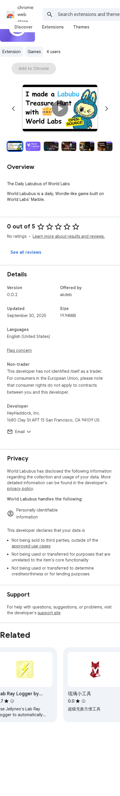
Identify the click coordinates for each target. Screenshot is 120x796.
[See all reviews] (26, 252)
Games (34, 51)
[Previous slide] (13, 108)
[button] (60, 108)
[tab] (23, 27)
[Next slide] (106, 108)
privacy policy (20, 488)
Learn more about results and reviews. (69, 236)
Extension (11, 51)
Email (20, 431)
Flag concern (19, 350)
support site (49, 612)
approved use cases (31, 546)
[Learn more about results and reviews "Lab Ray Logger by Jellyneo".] (12, 701)
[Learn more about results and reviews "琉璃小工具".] (84, 701)
